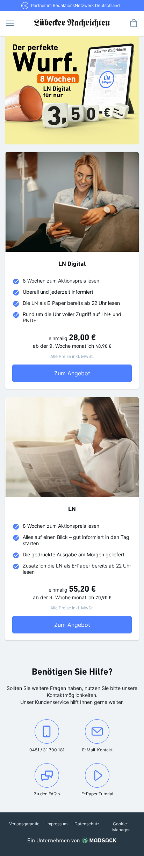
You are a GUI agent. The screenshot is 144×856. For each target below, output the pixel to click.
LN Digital (72, 264)
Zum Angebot (85, 373)
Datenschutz (87, 823)
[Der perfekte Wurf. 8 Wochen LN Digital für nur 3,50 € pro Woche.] (72, 90)
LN (72, 509)
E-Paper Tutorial (97, 793)
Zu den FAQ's (47, 793)
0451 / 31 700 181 (47, 749)
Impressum (56, 823)
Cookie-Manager (121, 826)
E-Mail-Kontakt (99, 749)
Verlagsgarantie (24, 823)
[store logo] (72, 22)
